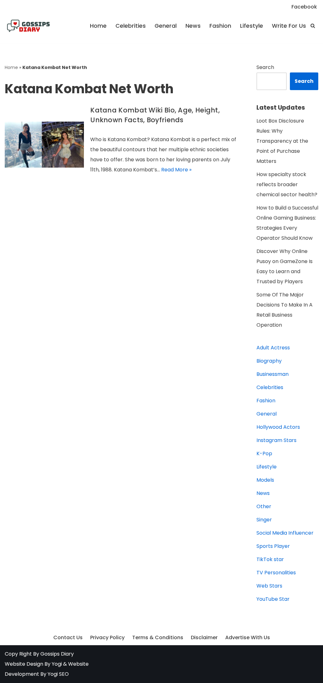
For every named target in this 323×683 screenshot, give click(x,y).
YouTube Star (273, 599)
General (166, 26)
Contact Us (68, 637)
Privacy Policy (107, 637)
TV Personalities (276, 572)
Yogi (56, 664)
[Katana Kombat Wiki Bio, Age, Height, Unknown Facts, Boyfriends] (44, 145)
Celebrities (130, 26)
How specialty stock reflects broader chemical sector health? (286, 184)
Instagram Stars (276, 440)
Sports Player (273, 546)
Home (98, 26)
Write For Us (289, 26)
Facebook (304, 6)
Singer (264, 519)
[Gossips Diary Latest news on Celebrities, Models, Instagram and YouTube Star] (28, 25)
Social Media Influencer (285, 533)
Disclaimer (204, 637)
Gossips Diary (57, 653)
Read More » (176, 169)
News (193, 26)
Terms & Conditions (157, 637)
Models (265, 480)
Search (265, 67)
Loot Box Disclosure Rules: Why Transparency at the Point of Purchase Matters (282, 141)
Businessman (272, 374)
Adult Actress (273, 347)
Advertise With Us (247, 637)
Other (263, 506)
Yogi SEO (58, 674)
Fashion (220, 26)
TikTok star (270, 559)
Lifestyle (251, 26)
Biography (269, 360)
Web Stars (269, 585)
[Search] (312, 25)
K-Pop (264, 453)
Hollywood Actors (278, 427)
